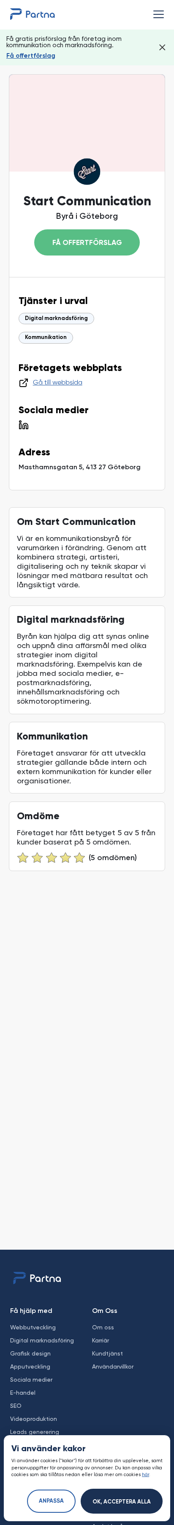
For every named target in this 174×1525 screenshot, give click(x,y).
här (145, 1474)
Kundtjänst (107, 1353)
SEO (16, 1405)
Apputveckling (30, 1366)
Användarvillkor (112, 1366)
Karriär (100, 1340)
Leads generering (34, 1431)
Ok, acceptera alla (121, 1502)
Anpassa (51, 1501)
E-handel (22, 1392)
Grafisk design (30, 1353)
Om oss (103, 1327)
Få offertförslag (30, 56)
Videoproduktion (33, 1418)
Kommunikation (46, 337)
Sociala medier (31, 1379)
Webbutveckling (33, 1327)
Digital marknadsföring (56, 318)
